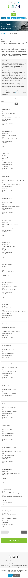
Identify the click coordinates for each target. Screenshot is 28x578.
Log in (13, 11)
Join (8, 18)
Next (23, 532)
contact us (17, 92)
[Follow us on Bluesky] (10, 556)
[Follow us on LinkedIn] (17, 556)
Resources (20, 18)
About (3, 18)
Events (13, 18)
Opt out (16, 575)
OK (10, 575)
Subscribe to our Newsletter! (14, 561)
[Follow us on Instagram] (14, 556)
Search (2, 101)
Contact (13, 14)
